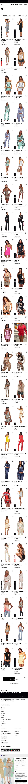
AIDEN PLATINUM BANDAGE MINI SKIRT (19, 205)
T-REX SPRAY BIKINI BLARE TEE (5, 509)
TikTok (16, 735)
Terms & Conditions (5, 731)
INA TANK (3, 288)
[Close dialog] (26, 757)
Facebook (17, 731)
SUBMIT (21, 780)
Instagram (17, 733)
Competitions (3, 738)
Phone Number (16, 769)
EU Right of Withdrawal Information (6, 734)
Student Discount (4, 742)
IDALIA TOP (3, 618)
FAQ (1, 725)
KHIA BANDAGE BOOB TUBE (18, 97)
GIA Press (3, 707)
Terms (20, 778)
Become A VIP (4, 740)
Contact (2, 711)
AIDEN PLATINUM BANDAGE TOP (5, 205)
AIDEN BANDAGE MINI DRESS (18, 669)
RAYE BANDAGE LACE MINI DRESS (6, 454)
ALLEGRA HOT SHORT (6, 643)
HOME (2, 690)
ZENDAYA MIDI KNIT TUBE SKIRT (6, 538)
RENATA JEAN (17, 643)
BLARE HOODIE (18, 123)
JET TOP (3, 668)
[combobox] (16, 771)
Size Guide (3, 713)
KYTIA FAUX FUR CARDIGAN (18, 400)
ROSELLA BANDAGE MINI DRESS (6, 261)
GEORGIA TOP (4, 317)
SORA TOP (3, 426)
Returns (2, 717)
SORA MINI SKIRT (18, 618)
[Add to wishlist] (12, 19)
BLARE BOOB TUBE (5, 96)
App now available (6, 746)
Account (2, 709)
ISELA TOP (17, 260)
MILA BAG (16, 564)
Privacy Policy (4, 736)
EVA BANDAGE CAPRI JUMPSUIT (6, 40)
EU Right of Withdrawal (6, 719)
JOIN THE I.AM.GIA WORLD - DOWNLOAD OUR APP (14, 2)
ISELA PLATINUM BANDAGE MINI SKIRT (19, 178)
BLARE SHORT (4, 177)
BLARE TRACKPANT (5, 123)
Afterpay (2, 721)
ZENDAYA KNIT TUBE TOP (19, 427)
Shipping (2, 715)
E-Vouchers (3, 723)
